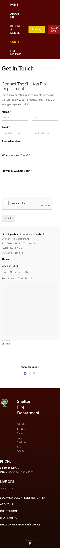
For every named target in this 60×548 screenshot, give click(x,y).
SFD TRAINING (8, 517)
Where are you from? (16, 155)
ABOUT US (6, 504)
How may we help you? (17, 170)
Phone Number (11, 141)
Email (6, 127)
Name (6, 111)
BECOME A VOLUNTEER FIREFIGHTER (22, 497)
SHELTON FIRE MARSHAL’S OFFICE (20, 524)
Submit (8, 218)
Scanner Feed (7, 487)
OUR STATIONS (9, 511)
